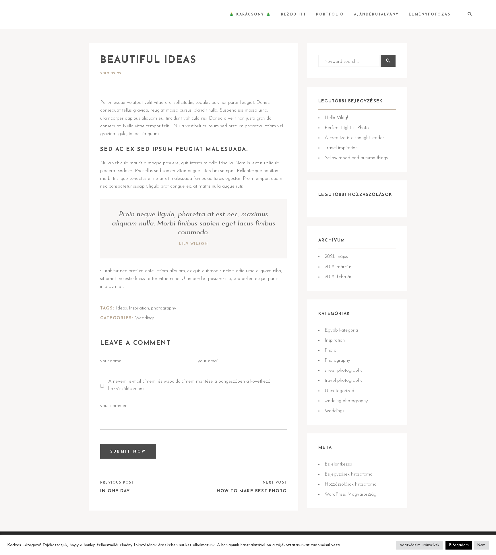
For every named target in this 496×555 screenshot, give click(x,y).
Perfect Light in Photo (347, 127)
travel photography (344, 380)
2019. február (338, 276)
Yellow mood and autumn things (356, 157)
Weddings (144, 318)
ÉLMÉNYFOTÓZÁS (429, 14)
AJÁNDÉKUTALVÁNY (376, 14)
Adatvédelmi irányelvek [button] (419, 545)
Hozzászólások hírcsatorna (351, 484)
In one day (115, 491)
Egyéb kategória (341, 330)
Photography (337, 360)
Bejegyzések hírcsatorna (349, 474)
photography (163, 308)
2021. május (336, 256)
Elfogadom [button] (459, 545)
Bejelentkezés (338, 464)
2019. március (338, 266)
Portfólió (330, 14)
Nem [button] (481, 545)
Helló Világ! (336, 117)
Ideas (121, 308)
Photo (330, 350)
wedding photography (346, 400)
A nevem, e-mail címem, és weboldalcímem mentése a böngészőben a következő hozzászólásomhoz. (189, 385)
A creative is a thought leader (354, 137)
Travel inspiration (341, 147)
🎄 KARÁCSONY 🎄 (250, 14)
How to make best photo (252, 491)
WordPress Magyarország (350, 494)
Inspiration (139, 308)
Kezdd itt (294, 14)
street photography (344, 370)
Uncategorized (339, 390)
